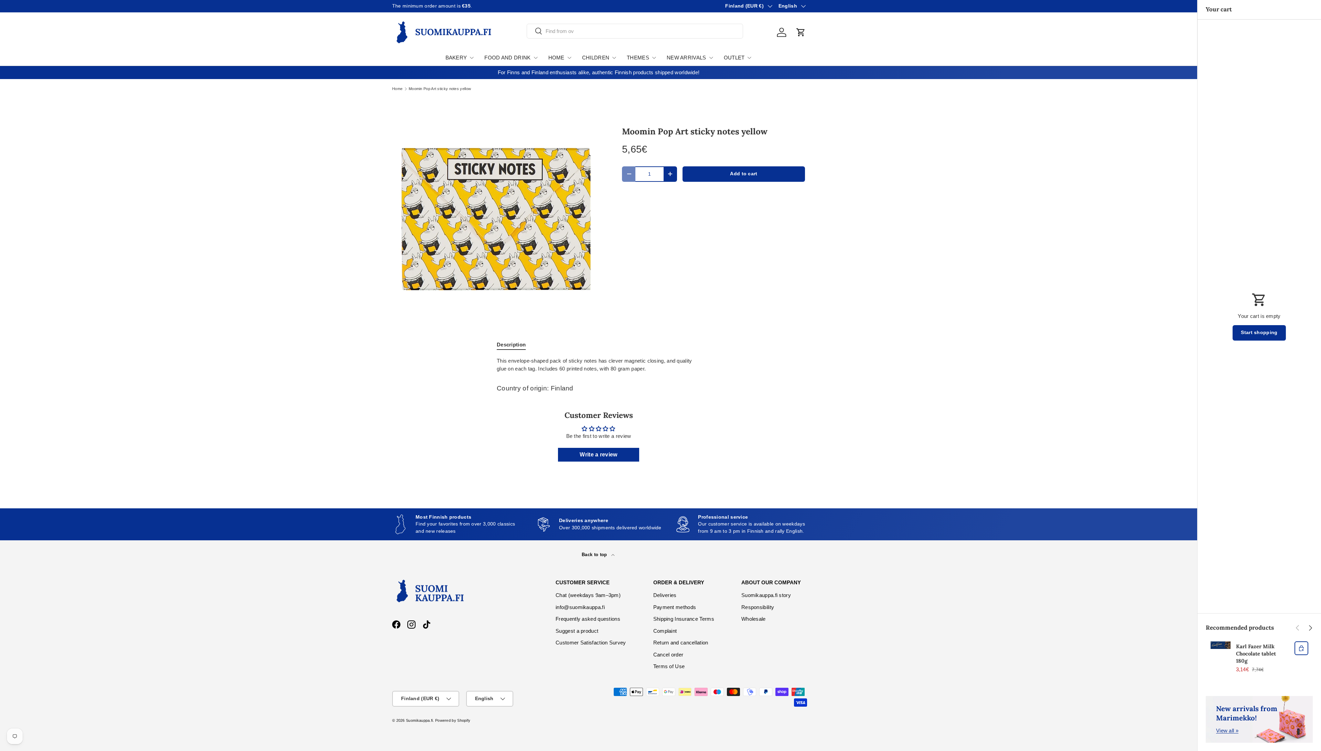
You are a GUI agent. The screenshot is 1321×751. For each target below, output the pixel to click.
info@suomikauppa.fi (580, 607)
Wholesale (753, 619)
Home (397, 89)
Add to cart (743, 173)
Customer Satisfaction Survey (591, 642)
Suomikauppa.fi (419, 720)
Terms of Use (669, 666)
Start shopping (1259, 332)
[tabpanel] (598, 365)
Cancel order (668, 655)
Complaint (665, 631)
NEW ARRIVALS (686, 57)
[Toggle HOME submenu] (569, 58)
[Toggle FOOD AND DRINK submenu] (535, 58)
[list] (496, 218)
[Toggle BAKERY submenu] (472, 58)
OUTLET (734, 57)
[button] (800, 32)
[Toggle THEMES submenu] (654, 58)
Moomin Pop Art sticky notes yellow (440, 89)
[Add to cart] (1301, 648)
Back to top (595, 554)
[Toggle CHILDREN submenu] (614, 58)
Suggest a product (577, 631)
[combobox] (635, 31)
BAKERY (456, 57)
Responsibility (757, 607)
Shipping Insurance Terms (683, 619)
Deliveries (665, 595)
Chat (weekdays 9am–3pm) (588, 595)
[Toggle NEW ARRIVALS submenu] (711, 58)
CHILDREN (595, 57)
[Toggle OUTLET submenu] (749, 58)
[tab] (511, 345)
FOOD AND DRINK (507, 57)
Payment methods (674, 607)
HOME (556, 57)
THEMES (638, 57)
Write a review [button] (598, 454)
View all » (1227, 730)
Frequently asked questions (588, 619)
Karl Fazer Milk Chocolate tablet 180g (1256, 653)
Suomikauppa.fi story (766, 595)
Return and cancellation (680, 642)
